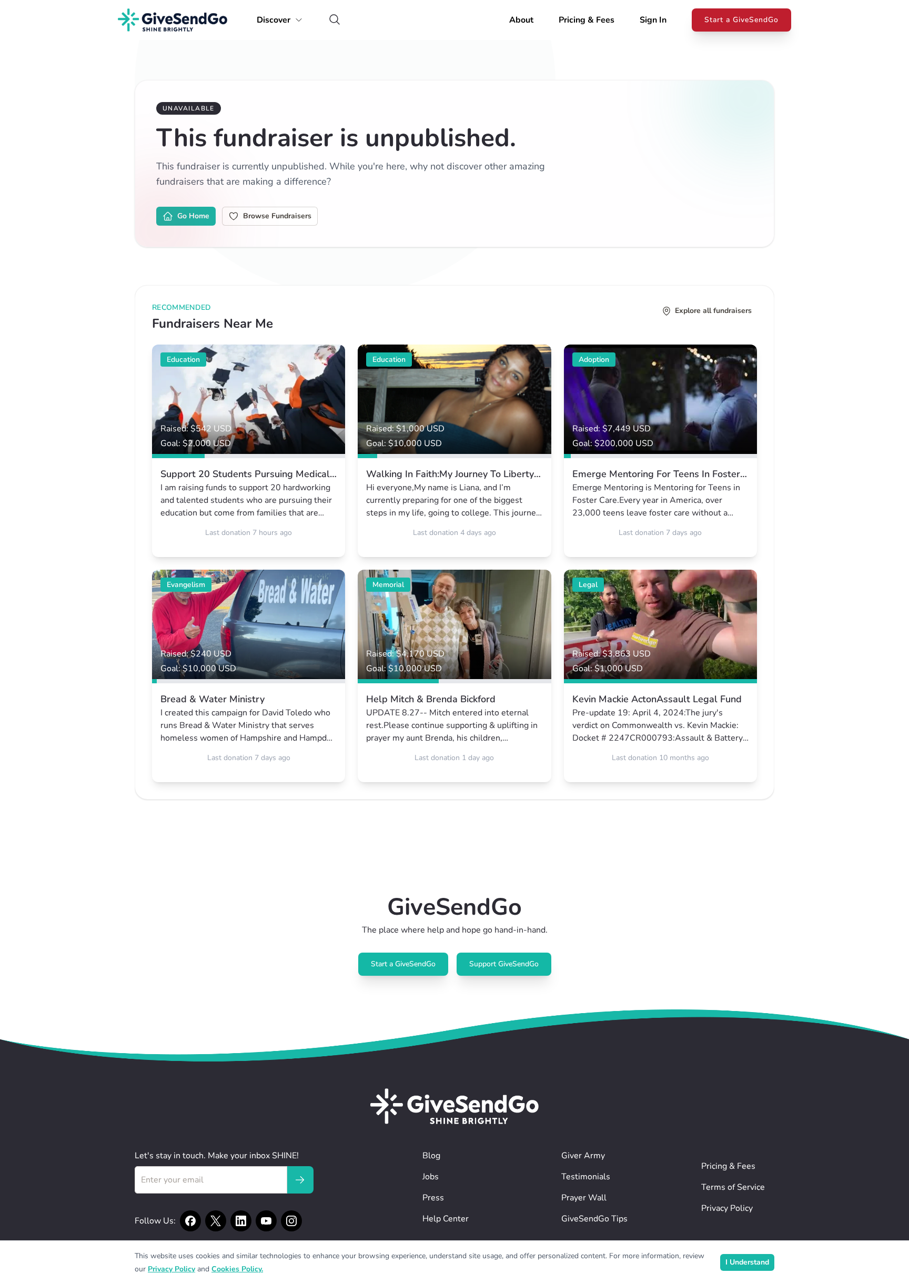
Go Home (193, 216)
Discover (273, 20)
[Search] (334, 20)
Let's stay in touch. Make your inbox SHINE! (217, 1155)
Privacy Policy (727, 1208)
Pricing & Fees (586, 20)
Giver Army (583, 1155)
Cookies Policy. (237, 1269)
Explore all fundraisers (713, 311)
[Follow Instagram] (291, 1220)
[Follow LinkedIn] (240, 1220)
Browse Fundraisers (277, 216)
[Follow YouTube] (266, 1220)
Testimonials (585, 1176)
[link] (248, 451)
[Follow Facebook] (190, 1220)
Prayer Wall (584, 1198)
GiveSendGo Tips (594, 1219)
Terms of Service (733, 1187)
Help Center (445, 1219)
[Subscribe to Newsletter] (300, 1180)
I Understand (747, 1262)
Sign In (653, 20)
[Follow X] (215, 1220)
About (521, 20)
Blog (431, 1155)
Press (433, 1198)
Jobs (430, 1176)
